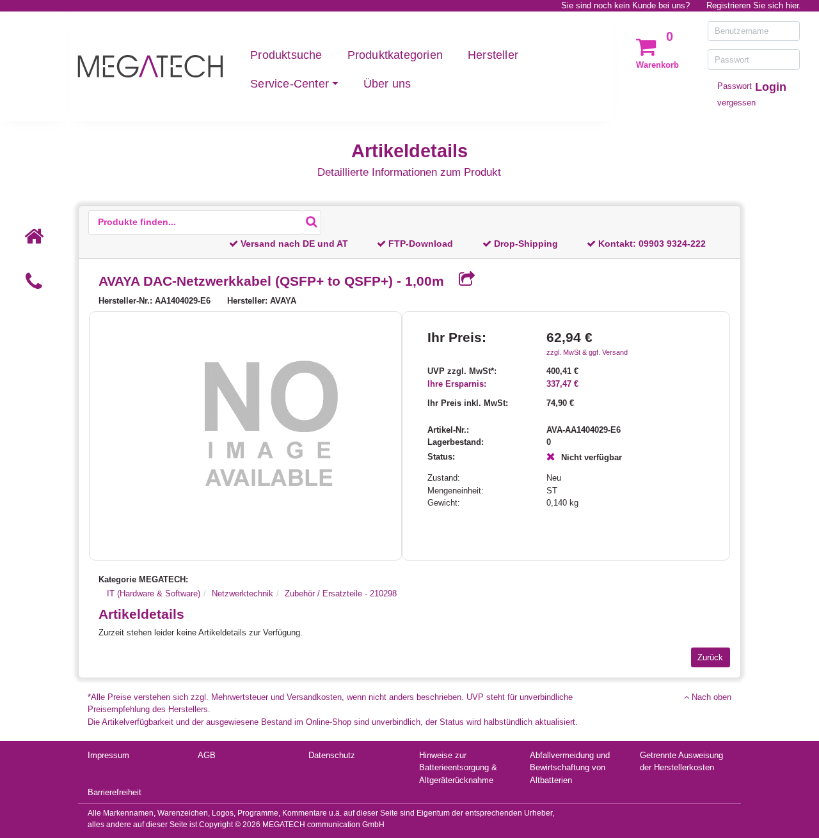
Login (770, 87)
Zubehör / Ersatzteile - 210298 (341, 593)
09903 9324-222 (672, 243)
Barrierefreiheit (114, 792)
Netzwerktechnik (242, 593)
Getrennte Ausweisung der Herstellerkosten (681, 761)
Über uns (387, 83)
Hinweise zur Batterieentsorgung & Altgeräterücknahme (458, 767)
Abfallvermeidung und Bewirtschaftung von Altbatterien (570, 767)
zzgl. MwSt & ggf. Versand (587, 352)
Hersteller (493, 55)
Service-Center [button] (289, 83)
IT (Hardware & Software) (153, 593)
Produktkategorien (395, 55)
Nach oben (710, 697)
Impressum (108, 755)
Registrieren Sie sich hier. (753, 5)
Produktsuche (286, 55)
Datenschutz (331, 755)
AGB (207, 755)
